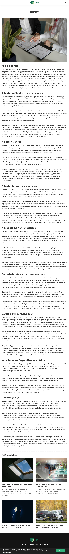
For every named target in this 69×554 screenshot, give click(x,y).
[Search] (66, 2)
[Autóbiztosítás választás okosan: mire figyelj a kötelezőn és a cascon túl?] (51, 511)
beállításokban (7, 552)
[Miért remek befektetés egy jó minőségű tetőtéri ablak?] (17, 470)
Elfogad (61, 551)
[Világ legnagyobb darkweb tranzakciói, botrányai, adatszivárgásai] (17, 511)
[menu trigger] (3, 2)
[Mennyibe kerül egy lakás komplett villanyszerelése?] (51, 470)
